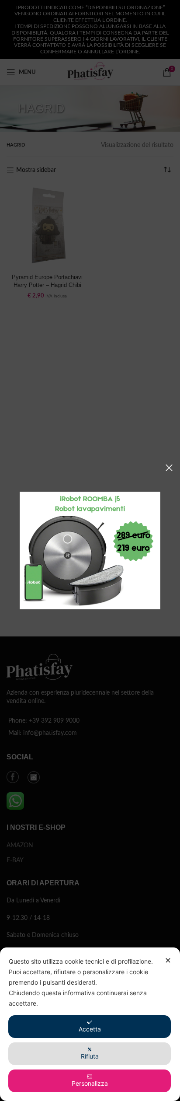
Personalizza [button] (90, 1083)
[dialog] (90, 1024)
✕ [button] (168, 960)
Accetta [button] (90, 1029)
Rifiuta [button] (90, 1056)
